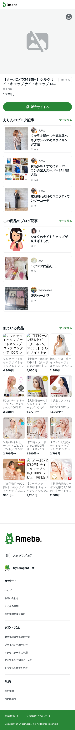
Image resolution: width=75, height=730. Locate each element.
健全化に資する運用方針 (17, 636)
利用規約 (9, 690)
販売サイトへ (40, 107)
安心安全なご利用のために (18, 660)
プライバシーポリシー (16, 644)
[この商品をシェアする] (69, 17)
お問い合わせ (11, 598)
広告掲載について (36, 716)
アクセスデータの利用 (16, 652)
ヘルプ (8, 590)
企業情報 (10, 716)
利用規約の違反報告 (15, 613)
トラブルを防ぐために (16, 668)
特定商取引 (10, 698)
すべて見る (65, 119)
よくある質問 (11, 606)
